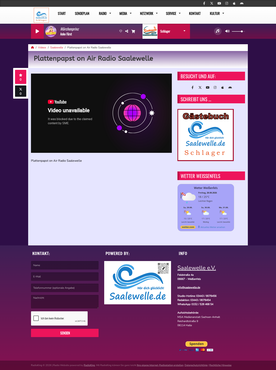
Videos (42, 47)
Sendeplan (82, 13)
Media (123, 13)
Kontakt (195, 13)
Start (62, 13)
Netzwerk (146, 13)
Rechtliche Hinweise (220, 365)
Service (171, 13)
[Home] (33, 47)
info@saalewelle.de (188, 287)
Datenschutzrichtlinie (196, 365)
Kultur (215, 13)
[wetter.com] (187, 227)
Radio (103, 13)
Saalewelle (57, 47)
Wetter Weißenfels (206, 188)
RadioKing (89, 365)
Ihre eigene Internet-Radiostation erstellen (160, 365)
